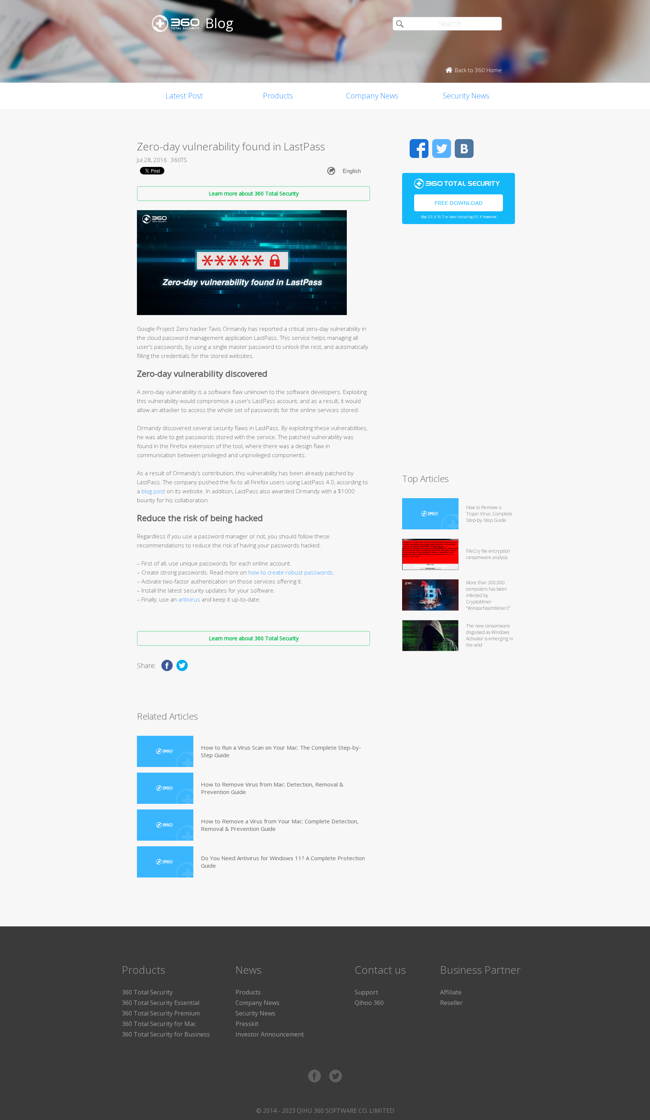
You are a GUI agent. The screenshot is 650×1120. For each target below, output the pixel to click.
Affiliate (451, 992)
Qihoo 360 (369, 1003)
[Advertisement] (458, 352)
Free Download (458, 202)
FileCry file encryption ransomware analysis (488, 554)
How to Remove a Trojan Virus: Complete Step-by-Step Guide (489, 513)
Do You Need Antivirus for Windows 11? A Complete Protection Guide (283, 861)
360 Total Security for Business (166, 1034)
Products (278, 96)
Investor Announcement (269, 1034)
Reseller (451, 1003)
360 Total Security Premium (161, 1013)
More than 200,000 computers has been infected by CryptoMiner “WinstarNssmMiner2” (488, 595)
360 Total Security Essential (160, 1003)
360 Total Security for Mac (159, 1024)
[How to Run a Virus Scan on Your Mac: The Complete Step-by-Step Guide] (165, 751)
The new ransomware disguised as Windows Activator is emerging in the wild (489, 635)
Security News (466, 96)
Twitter (441, 148)
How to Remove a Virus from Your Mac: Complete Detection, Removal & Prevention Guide (279, 824)
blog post (153, 491)
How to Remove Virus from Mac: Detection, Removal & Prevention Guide (272, 788)
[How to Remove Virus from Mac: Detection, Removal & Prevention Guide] (165, 788)
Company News (372, 96)
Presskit (246, 1024)
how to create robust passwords (290, 572)
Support (366, 992)
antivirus (189, 599)
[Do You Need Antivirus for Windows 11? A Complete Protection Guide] (165, 862)
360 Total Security (147, 992)
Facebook (419, 148)
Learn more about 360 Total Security (254, 193)
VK (464, 148)
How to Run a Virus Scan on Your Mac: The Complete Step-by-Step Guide (281, 751)
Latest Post (184, 96)
